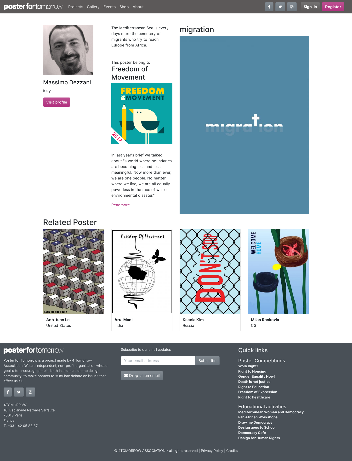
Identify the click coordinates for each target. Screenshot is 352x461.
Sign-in (310, 6)
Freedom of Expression (257, 392)
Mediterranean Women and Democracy (271, 412)
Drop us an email (144, 375)
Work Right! (248, 366)
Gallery (93, 6)
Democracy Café (252, 433)
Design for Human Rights (259, 438)
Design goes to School (257, 427)
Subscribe (207, 360)
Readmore (120, 204)
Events (109, 6)
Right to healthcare (254, 397)
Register (333, 6)
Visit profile (56, 102)
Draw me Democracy (255, 422)
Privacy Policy (212, 451)
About (138, 6)
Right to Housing (252, 371)
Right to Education (253, 387)
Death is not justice (254, 382)
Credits (232, 451)
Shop (124, 6)
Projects (75, 6)
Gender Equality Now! (256, 376)
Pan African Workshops (258, 417)
